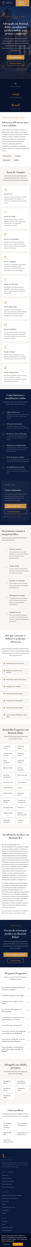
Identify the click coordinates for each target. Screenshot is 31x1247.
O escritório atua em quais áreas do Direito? (12, 1002)
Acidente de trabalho (21, 761)
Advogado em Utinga (7, 1096)
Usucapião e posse (8, 807)
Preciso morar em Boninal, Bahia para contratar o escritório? (13, 988)
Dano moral (21, 807)
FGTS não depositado (21, 768)
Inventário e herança (21, 794)
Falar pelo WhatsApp (15, 57)
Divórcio (20, 787)
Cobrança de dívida (6, 747)
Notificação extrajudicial (6, 821)
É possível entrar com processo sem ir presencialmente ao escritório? (13, 1018)
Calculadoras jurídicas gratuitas (8, 1141)
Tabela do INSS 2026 (7, 1133)
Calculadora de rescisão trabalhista (7, 1125)
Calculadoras (5, 1210)
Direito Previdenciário (8, 1187)
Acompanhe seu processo (8, 1207)
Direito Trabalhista (7, 1184)
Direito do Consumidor (8, 1181)
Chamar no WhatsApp (13, 506)
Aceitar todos (17, 1244)
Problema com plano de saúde (21, 801)
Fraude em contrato (20, 821)
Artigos (4, 1204)
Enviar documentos (15, 63)
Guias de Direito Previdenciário (22, 1124)
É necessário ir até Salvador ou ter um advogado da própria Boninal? (13, 1040)
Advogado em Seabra (7, 1082)
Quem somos (5, 1201)
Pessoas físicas (7, 156)
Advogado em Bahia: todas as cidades (12, 1195)
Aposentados (6, 160)
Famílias (16, 160)
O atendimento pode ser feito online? (13, 995)
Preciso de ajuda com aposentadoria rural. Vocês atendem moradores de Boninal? (13, 1049)
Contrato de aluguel (21, 747)
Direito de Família (6, 1178)
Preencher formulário (13, 511)
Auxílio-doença (22, 782)
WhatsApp (4, 1221)
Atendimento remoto (7, 1227)
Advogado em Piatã (21, 1089)
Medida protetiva (8, 813)
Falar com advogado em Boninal (15, 954)
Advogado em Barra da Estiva (22, 1082)
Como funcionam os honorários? (12, 1025)
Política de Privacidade (7, 1241)
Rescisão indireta (7, 768)
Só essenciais (6, 1244)
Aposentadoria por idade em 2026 (23, 1133)
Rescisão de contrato (21, 754)
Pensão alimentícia (8, 787)
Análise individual (6, 1230)
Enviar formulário (15, 960)
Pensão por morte (8, 782)
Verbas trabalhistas (6, 761)
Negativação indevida (6, 801)
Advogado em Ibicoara (7, 1089)
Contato (4, 1213)
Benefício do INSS (22, 775)
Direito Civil (5, 1175)
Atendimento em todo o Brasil (10, 1198)
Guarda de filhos (7, 793)
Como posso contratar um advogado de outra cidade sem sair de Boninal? (14, 1032)
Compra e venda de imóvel (7, 754)
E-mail (3, 1224)
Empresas (17, 156)
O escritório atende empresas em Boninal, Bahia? (12, 1010)
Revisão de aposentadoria (7, 776)
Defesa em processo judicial (22, 813)
